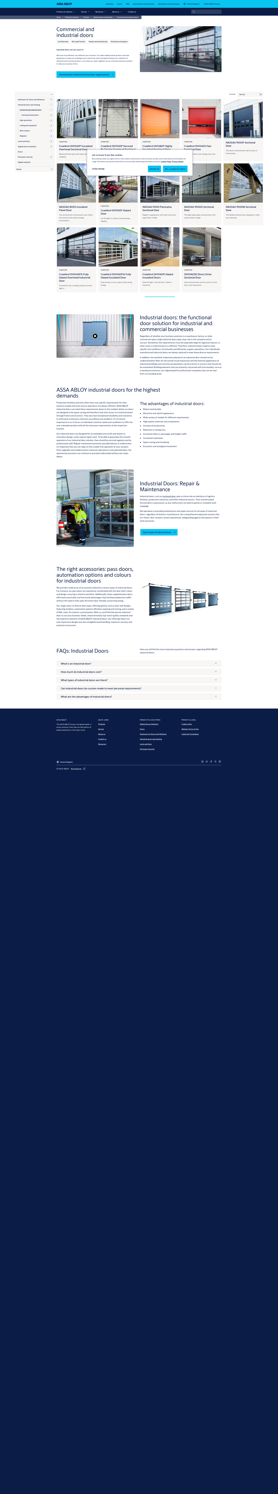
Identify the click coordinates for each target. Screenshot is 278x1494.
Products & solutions (64, 12)
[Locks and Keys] (51, 141)
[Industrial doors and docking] (51, 104)
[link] (109, 4)
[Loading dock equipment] (51, 125)
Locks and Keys (24, 141)
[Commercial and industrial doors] (51, 110)
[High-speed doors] (51, 120)
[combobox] (206, 12)
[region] (140, 162)
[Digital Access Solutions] (51, 146)
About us (115, 12)
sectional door (169, 496)
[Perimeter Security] (51, 157)
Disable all (154, 169)
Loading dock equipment (28, 125)
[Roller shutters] (51, 131)
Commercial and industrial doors (30, 110)
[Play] (95, 336)
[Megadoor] (51, 136)
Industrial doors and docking (29, 105)
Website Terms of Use (190, 729)
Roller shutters (25, 131)
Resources (99, 12)
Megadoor (23, 136)
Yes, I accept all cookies (175, 169)
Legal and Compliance (190, 734)
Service (84, 12)
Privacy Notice (177, 161)
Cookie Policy (166, 161)
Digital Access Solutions (27, 146)
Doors (142, 729)
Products (101, 724)
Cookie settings (98, 169)
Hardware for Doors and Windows (31, 99)
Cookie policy (187, 724)
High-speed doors (26, 120)
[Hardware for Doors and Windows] (51, 99)
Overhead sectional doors (30, 115)
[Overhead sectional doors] (51, 115)
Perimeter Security (25, 157)
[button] (74, 12)
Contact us (132, 12)
